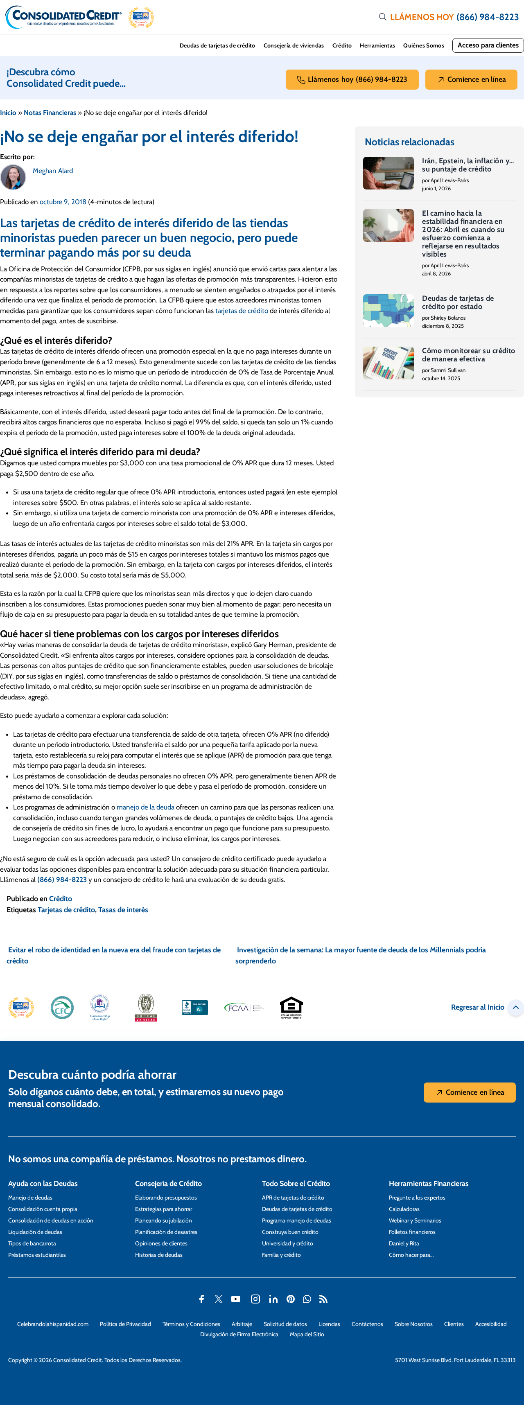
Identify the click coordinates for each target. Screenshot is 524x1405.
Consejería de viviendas (294, 45)
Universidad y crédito (287, 1243)
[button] (141, 17)
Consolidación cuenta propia (42, 1209)
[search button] (382, 17)
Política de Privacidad (125, 1324)
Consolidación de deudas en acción (50, 1220)
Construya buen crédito (290, 1232)
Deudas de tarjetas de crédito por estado (458, 302)
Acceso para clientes (488, 45)
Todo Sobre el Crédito (296, 1183)
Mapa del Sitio (307, 1334)
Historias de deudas (159, 1254)
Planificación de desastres (166, 1232)
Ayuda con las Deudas (43, 1183)
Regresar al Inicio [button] (477, 1007)
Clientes (454, 1324)
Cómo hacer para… (411, 1254)
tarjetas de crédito (241, 311)
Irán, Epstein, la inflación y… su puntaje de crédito (468, 165)
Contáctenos (367, 1324)
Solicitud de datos (285, 1324)
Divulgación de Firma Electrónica (239, 1334)
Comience (476, 79)
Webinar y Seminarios (415, 1220)
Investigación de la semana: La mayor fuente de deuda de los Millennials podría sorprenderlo (360, 955)
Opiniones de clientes (161, 1243)
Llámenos (357, 79)
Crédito (342, 45)
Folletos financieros (412, 1232)
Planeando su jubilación (163, 1220)
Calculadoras (404, 1209)
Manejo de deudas (30, 1197)
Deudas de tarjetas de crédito (217, 45)
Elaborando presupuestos (166, 1197)
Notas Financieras (50, 112)
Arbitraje (242, 1324)
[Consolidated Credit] (63, 17)
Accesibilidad (491, 1324)
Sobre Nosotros (414, 1324)
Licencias (329, 1324)
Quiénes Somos (423, 45)
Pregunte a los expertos (417, 1197)
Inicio (8, 112)
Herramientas (377, 45)
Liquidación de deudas (35, 1232)
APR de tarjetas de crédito (293, 1197)
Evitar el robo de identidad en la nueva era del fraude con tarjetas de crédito (114, 955)
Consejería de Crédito (168, 1183)
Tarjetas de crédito (66, 909)
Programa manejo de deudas (296, 1220)
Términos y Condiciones (191, 1324)
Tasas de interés (123, 909)
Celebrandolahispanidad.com (52, 1324)
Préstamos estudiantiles (37, 1254)
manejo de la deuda (145, 807)
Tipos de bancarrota (32, 1243)
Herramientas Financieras (429, 1183)
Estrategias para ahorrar (163, 1209)
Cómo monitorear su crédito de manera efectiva (468, 355)
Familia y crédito (281, 1254)
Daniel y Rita (404, 1243)
